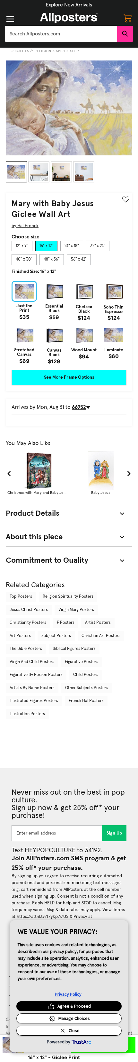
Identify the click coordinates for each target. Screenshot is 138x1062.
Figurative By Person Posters (36, 675)
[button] (69, 5)
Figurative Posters (81, 662)
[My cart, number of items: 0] (128, 18)
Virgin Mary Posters (76, 610)
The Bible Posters (26, 649)
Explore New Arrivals (69, 4)
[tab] (22, 246)
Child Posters (85, 675)
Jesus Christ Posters (29, 610)
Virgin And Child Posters (32, 662)
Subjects (20, 51)
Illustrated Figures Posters (34, 701)
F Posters (65, 623)
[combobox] (61, 34)
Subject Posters (56, 636)
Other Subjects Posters (86, 688)
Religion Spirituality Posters (68, 597)
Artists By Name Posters (32, 688)
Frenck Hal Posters (86, 701)
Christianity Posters (28, 623)
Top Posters (21, 597)
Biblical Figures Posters (74, 649)
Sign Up (114, 833)
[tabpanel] (69, 322)
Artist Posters (98, 623)
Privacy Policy (68, 994)
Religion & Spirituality (57, 51)
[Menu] (10, 19)
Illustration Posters (27, 714)
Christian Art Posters (101, 636)
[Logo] (69, 18)
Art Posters (20, 636)
